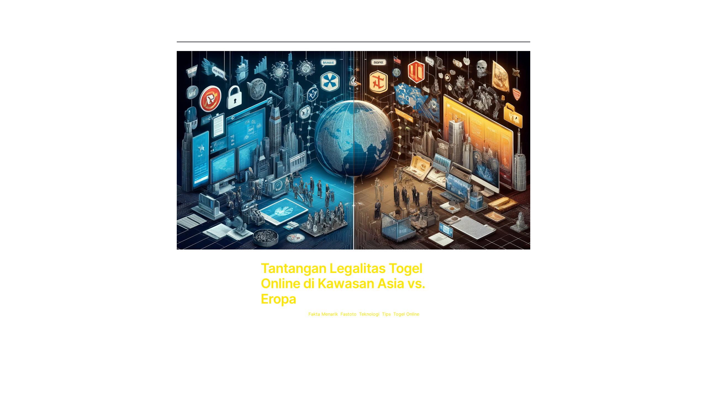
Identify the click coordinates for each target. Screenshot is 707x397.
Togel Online (406, 314)
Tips (386, 314)
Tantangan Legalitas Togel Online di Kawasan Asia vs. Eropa (343, 283)
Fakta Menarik (323, 314)
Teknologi (369, 314)
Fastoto (349, 314)
